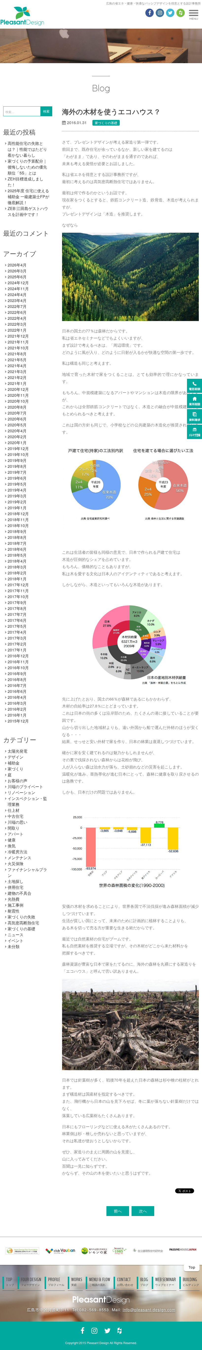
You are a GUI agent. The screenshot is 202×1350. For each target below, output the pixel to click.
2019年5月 (17, 484)
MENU (193, 18)
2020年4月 (17, 431)
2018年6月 (17, 549)
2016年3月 (17, 703)
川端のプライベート (25, 786)
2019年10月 (18, 454)
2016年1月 (17, 715)
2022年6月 (17, 312)
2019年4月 (17, 490)
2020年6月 (17, 419)
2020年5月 (17, 425)
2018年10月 (18, 525)
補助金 (13, 763)
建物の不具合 (19, 893)
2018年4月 (17, 561)
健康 (12, 840)
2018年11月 (18, 519)
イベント (15, 940)
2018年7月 (17, 543)
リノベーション (21, 792)
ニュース (15, 934)
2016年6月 (17, 691)
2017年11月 (18, 590)
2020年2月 (17, 436)
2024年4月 (17, 294)
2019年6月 (17, 478)
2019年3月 (17, 496)
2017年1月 (17, 650)
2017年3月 (17, 638)
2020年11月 (18, 395)
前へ (118, 1211)
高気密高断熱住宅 (23, 923)
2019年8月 (17, 466)
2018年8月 (17, 537)
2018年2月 (17, 573)
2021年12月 (18, 336)
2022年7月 (17, 306)
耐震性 (13, 911)
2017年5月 (17, 626)
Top (191, 1267)
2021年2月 (17, 377)
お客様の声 (17, 780)
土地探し (15, 881)
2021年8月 (17, 354)
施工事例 (15, 905)
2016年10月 (18, 667)
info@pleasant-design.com (149, 1309)
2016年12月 (18, 656)
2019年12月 (18, 448)
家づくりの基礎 (106, 122)
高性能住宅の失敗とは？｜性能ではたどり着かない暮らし (27, 149)
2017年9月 (17, 602)
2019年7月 (17, 472)
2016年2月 (17, 709)
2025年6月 (17, 277)
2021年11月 (18, 342)
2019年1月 (17, 508)
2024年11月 (18, 288)
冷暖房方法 (17, 852)
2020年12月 (18, 389)
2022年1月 (17, 330)
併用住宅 (15, 887)
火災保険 (15, 863)
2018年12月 (18, 513)
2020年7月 (17, 413)
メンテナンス (19, 857)
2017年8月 (17, 608)
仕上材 (13, 810)
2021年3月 (17, 371)
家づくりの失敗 (21, 917)
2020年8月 (17, 407)
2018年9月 (17, 531)
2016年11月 (18, 662)
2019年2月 (17, 502)
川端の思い (17, 822)
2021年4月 (17, 365)
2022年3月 (17, 324)
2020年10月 (18, 401)
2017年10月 (18, 596)
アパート (15, 834)
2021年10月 (18, 348)
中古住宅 (15, 816)
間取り (13, 828)
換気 (12, 846)
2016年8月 (17, 679)
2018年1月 (17, 579)
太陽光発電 (17, 751)
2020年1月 (17, 442)
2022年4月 (17, 318)
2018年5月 (17, 555)
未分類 (13, 946)
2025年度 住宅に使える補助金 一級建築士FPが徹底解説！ (28, 196)
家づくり (15, 769)
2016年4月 (17, 697)
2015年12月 (18, 721)
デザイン (15, 757)
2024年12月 (18, 282)
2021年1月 (17, 383)
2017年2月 (17, 644)
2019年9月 (17, 460)
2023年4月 (17, 300)
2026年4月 (17, 265)
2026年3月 (17, 271)
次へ (143, 1211)
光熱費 (13, 899)
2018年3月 (17, 567)
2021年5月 (17, 359)
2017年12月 (18, 585)
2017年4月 (17, 632)
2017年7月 (17, 614)
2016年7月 (17, 685)
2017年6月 (17, 620)
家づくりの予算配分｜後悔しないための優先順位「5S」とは (27, 167)
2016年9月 (17, 673)
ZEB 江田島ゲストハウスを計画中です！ (28, 211)
